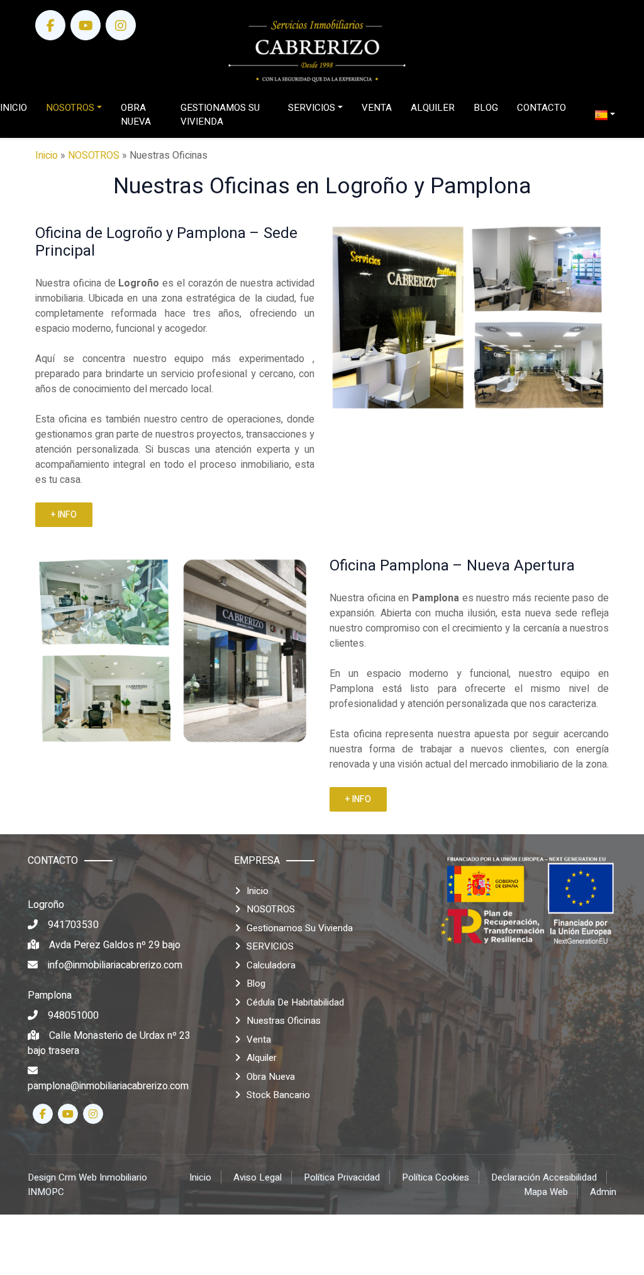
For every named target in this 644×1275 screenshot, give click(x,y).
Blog (256, 983)
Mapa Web (546, 1192)
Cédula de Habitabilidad (295, 1002)
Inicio (46, 155)
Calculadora (271, 965)
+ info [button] (64, 514)
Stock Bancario (278, 1095)
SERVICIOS (270, 946)
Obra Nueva (271, 1077)
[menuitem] (605, 115)
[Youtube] (85, 25)
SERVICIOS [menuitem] (311, 108)
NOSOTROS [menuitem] (70, 108)
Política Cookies (435, 1177)
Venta (259, 1039)
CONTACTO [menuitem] (541, 108)
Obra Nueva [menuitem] (136, 115)
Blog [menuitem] (486, 108)
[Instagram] (121, 25)
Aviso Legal (257, 1177)
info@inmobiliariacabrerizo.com (115, 965)
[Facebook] (50, 25)
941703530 (73, 924)
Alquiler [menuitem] (433, 108)
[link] (317, 51)
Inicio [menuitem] (13, 108)
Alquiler (262, 1058)
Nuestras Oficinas (284, 1021)
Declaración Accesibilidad (544, 1177)
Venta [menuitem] (377, 108)
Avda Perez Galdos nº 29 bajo (114, 945)
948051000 (73, 1015)
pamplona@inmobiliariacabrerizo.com (108, 1086)
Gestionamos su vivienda (300, 928)
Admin (603, 1192)
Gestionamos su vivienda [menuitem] (220, 115)
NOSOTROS (93, 155)
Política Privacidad (342, 1177)
